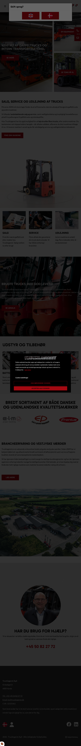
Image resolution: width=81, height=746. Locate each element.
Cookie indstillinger (21, 378)
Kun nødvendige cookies (40, 383)
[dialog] (40, 373)
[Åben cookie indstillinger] (2, 744)
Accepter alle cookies (40, 388)
